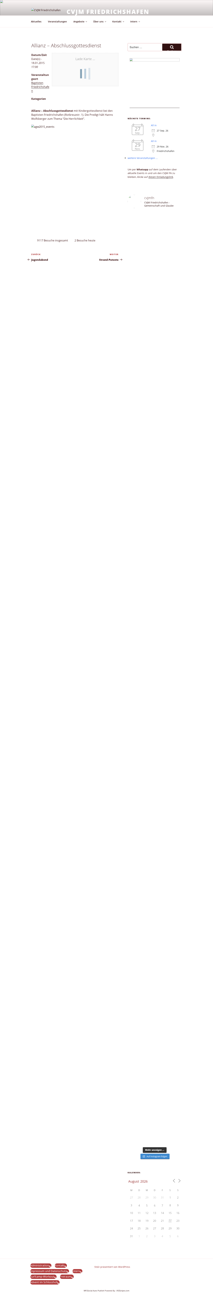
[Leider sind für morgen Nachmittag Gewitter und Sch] (175, 751)
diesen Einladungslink (160, 176)
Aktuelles (36, 21)
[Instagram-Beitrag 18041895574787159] (161, 695)
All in (154, 125)
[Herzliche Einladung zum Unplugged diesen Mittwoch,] (134, 321)
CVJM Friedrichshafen (108, 12)
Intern (133, 21)
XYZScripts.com (122, 1290)
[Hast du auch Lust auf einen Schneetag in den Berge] (147, 1105)
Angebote (78, 21)
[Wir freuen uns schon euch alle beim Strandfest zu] (134, 234)
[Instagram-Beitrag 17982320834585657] (147, 695)
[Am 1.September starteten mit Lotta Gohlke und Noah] (161, 472)
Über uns (98, 21)
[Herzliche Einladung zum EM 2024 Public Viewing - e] (147, 903)
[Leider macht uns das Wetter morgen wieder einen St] (175, 416)
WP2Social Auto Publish (94, 1290)
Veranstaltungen (57, 21)
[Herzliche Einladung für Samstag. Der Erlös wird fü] (147, 288)
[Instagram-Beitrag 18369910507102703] (134, 695)
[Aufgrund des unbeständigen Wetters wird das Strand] (134, 856)
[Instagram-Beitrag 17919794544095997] (147, 219)
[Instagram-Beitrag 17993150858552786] (134, 1084)
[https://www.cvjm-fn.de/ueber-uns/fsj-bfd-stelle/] (175, 221)
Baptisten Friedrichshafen (40, 87)
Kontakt (116, 21)
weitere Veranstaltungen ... (143, 158)
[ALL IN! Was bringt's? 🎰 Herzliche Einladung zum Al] (161, 1107)
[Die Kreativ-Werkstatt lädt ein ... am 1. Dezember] (175, 1110)
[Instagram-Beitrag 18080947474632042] (161, 219)
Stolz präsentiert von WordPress (112, 1266)
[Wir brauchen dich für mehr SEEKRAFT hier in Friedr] (175, 946)
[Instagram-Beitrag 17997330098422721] (161, 823)
